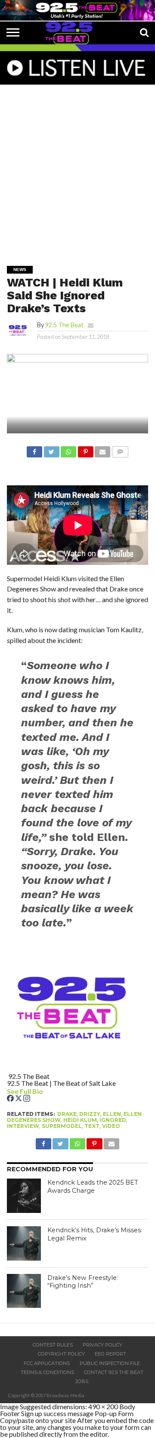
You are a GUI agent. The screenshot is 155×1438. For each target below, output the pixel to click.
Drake (67, 1114)
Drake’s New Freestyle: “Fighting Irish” (82, 1282)
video (111, 1126)
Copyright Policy (61, 1354)
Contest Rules (53, 1345)
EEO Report (110, 1354)
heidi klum (80, 1120)
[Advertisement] (77, 169)
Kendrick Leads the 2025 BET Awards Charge (92, 1186)
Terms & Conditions (47, 1372)
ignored (112, 1120)
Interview (23, 1126)
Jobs (81, 1381)
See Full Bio (25, 1091)
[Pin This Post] (85, 449)
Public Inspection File (110, 1363)
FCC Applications (47, 1363)
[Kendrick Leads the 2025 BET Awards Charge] (24, 1196)
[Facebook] (11, 1099)
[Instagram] (26, 1099)
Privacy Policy (102, 1345)
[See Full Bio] (47, 1091)
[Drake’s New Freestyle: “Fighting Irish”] (24, 1291)
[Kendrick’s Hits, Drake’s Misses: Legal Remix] (24, 1243)
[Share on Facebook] (34, 449)
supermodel (62, 1126)
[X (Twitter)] (19, 1099)
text (91, 1126)
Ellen (112, 1114)
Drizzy (89, 1114)
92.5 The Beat (64, 325)
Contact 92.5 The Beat (113, 1372)
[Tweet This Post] (51, 449)
